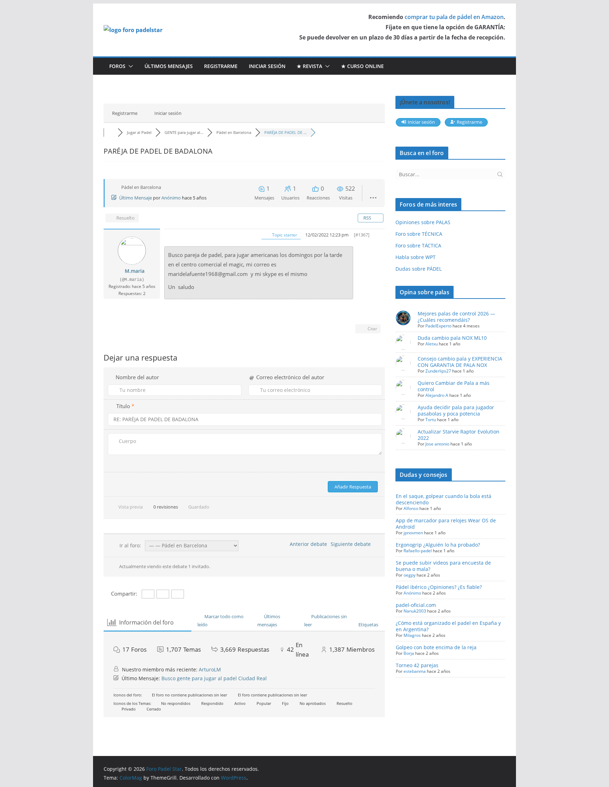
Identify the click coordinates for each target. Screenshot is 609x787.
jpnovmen (413, 533)
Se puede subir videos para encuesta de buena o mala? (443, 565)
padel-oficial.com (416, 605)
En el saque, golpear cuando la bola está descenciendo (443, 499)
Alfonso (411, 508)
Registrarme (221, 66)
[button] (129, 66)
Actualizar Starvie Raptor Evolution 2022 (458, 434)
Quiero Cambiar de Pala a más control (454, 386)
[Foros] (110, 132)
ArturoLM (210, 669)
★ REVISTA (309, 66)
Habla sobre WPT (415, 257)
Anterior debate (307, 544)
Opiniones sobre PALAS (422, 222)
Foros (117, 66)
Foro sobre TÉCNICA (418, 233)
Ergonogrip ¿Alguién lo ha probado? (438, 544)
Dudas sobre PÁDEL (418, 268)
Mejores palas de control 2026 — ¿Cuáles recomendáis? (456, 316)
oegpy (410, 575)
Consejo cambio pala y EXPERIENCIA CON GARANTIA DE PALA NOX (460, 361)
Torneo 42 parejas (417, 665)
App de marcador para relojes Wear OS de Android (446, 523)
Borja (409, 653)
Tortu (430, 420)
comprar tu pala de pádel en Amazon (454, 17)
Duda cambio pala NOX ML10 (452, 337)
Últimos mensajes (168, 66)
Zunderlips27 (438, 371)
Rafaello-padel (418, 551)
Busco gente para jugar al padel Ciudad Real (214, 678)
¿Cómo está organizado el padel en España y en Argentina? (448, 626)
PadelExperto (438, 326)
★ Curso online (362, 66)
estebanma (415, 671)
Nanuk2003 (415, 611)
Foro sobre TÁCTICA (418, 245)
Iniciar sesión (267, 66)
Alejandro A (436, 395)
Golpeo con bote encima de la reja (436, 647)
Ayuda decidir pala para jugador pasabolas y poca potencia (456, 410)
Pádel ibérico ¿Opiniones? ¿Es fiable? (439, 587)
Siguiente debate (352, 544)
